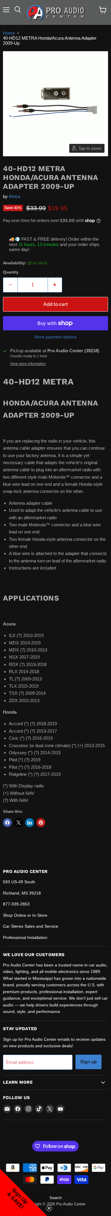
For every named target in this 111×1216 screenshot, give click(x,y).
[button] (23, 1192)
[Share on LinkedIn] (29, 822)
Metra (14, 196)
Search (55, 1198)
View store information (28, 364)
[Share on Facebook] (7, 822)
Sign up (88, 1061)
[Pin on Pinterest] (40, 822)
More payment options (56, 336)
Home (9, 33)
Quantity (10, 272)
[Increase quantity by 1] (55, 284)
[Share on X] (18, 822)
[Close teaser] (49, 1208)
